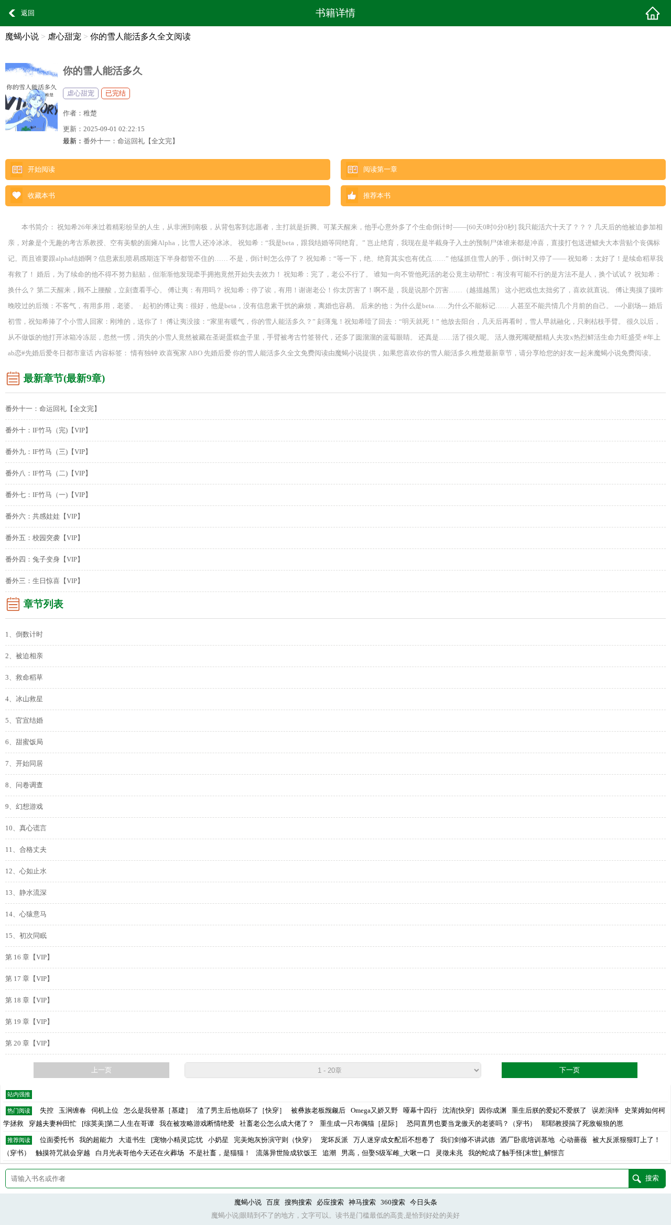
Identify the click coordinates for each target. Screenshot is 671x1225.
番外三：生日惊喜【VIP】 (44, 581)
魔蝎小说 (22, 36)
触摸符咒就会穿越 (63, 1153)
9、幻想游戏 (24, 806)
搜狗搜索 (298, 1202)
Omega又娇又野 (374, 1110)
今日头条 (423, 1202)
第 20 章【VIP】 (29, 1043)
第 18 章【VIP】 (29, 1000)
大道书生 (132, 1140)
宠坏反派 (334, 1140)
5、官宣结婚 (24, 720)
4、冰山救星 (24, 699)
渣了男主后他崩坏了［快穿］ (241, 1110)
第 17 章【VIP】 (29, 979)
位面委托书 (57, 1140)
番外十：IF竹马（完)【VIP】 (48, 430)
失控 (46, 1110)
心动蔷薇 (573, 1140)
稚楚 (90, 113)
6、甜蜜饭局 (24, 742)
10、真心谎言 (26, 828)
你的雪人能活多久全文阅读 (140, 36)
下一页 (569, 1070)
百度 (273, 1202)
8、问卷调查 (24, 785)
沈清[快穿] (458, 1110)
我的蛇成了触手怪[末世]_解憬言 (516, 1153)
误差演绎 (605, 1110)
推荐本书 (377, 195)
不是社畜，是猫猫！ (220, 1153)
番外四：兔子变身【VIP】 (44, 559)
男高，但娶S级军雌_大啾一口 (385, 1153)
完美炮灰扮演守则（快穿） (275, 1140)
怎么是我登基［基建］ (158, 1110)
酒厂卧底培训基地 (527, 1140)
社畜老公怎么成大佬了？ (277, 1123)
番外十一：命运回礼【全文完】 (131, 141)
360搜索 (393, 1202)
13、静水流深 (26, 892)
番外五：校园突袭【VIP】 (44, 538)
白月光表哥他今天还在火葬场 (139, 1153)
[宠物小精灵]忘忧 (177, 1140)
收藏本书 (41, 195)
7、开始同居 (24, 763)
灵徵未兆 (449, 1153)
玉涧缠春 (72, 1110)
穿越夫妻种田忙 (53, 1123)
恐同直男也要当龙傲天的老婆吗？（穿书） (471, 1123)
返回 (28, 13)
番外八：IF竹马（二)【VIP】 (48, 473)
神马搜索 (362, 1202)
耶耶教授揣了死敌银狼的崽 (582, 1123)
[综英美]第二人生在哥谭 (118, 1123)
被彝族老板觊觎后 (318, 1110)
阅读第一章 (380, 169)
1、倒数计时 (24, 634)
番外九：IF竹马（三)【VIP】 (48, 452)
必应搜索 (330, 1202)
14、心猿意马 (26, 914)
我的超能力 (96, 1140)
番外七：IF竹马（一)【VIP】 (48, 495)
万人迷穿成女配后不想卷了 (394, 1140)
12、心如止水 (26, 871)
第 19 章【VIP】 (29, 1022)
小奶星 (218, 1140)
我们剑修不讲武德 (467, 1140)
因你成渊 (492, 1110)
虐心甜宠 (64, 36)
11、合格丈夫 (26, 849)
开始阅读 (41, 169)
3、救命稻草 (24, 677)
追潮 (329, 1153)
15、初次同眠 (26, 935)
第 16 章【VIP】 (29, 957)
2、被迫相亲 (24, 656)
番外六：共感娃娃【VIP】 (44, 516)
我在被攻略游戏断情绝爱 (196, 1123)
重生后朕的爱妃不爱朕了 (549, 1110)
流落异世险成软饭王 (286, 1153)
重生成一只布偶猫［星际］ (361, 1123)
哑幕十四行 (420, 1110)
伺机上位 (104, 1110)
